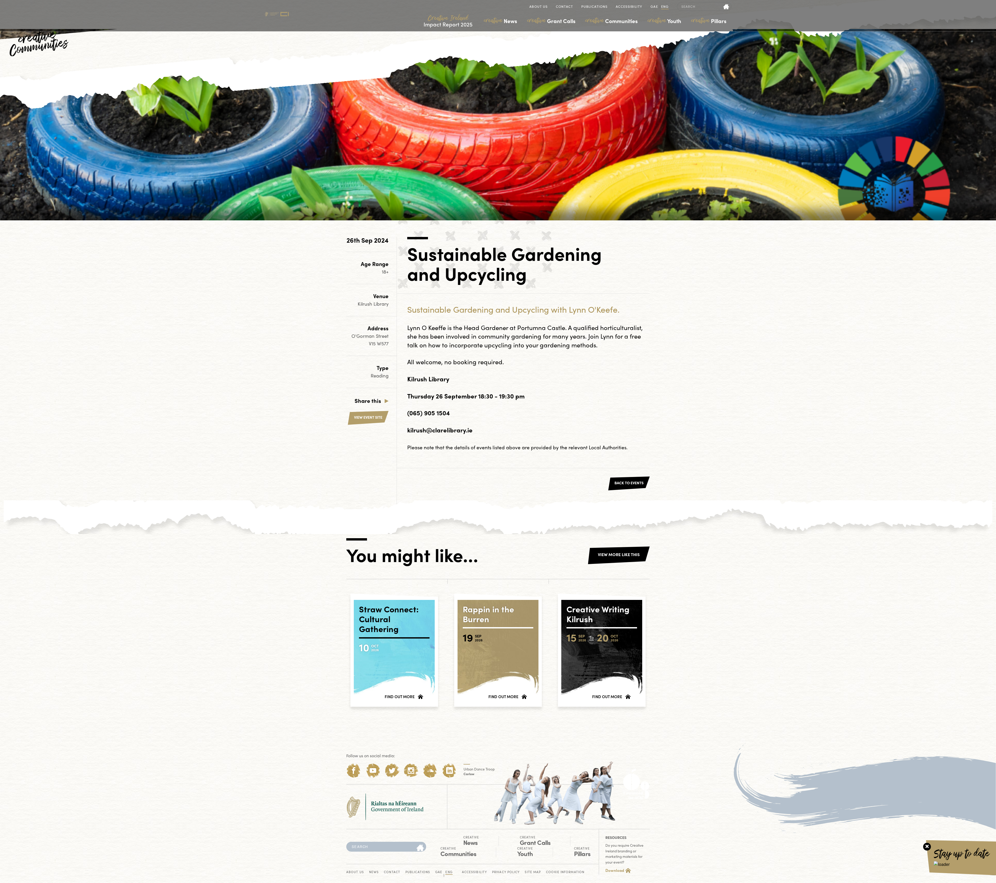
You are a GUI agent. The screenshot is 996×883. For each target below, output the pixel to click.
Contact (564, 7)
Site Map (533, 872)
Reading (380, 375)
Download (614, 870)
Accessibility (629, 7)
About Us (538, 7)
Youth (664, 20)
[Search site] (726, 6)
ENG (665, 7)
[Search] (420, 848)
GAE (654, 7)
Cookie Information (565, 872)
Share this (368, 400)
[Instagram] (411, 770)
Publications (594, 7)
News (500, 20)
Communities (611, 20)
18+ (385, 271)
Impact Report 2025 (448, 21)
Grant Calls (551, 20)
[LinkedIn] (449, 770)
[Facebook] (353, 770)
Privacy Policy (506, 872)
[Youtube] (372, 770)
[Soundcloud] (430, 770)
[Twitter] (392, 770)
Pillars (709, 20)
